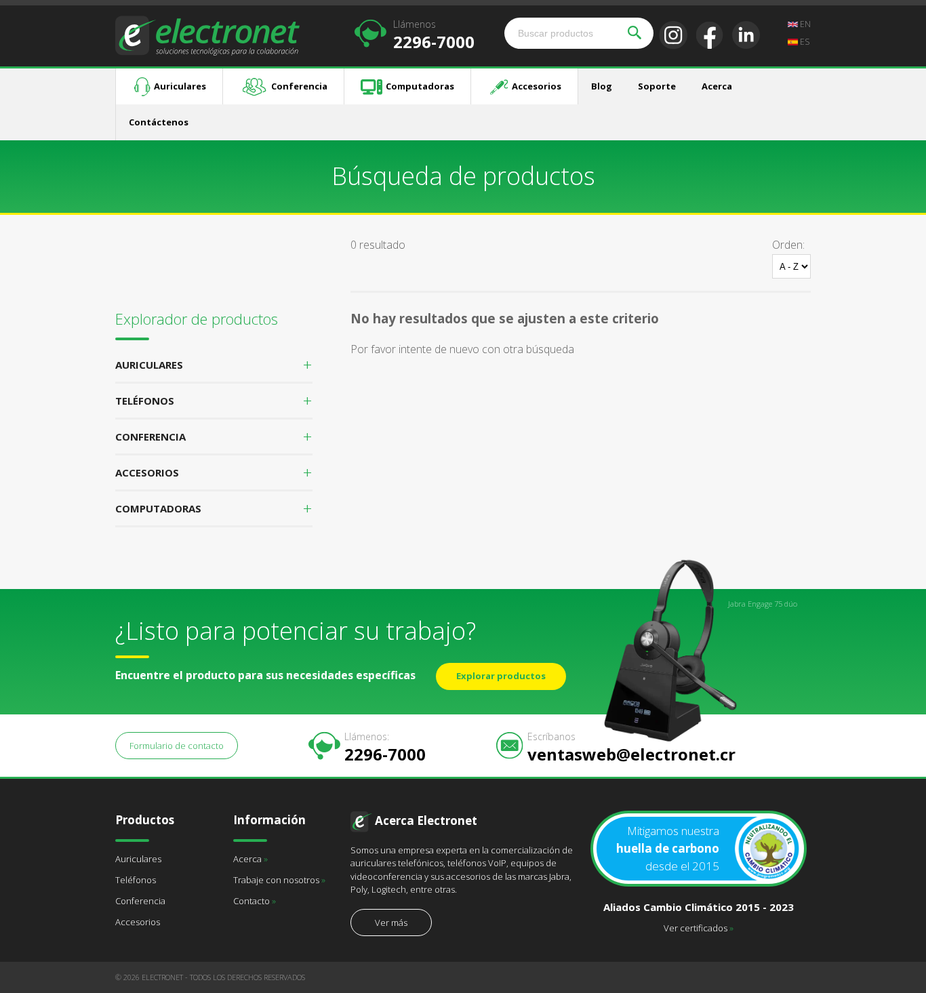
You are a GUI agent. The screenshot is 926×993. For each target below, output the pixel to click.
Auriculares (180, 86)
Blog (601, 86)
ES (803, 41)
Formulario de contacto (176, 745)
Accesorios (536, 86)
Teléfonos (135, 880)
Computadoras (420, 86)
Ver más (391, 922)
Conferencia (299, 86)
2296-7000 (434, 34)
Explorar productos (501, 676)
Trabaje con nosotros (279, 880)
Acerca (717, 86)
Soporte (657, 86)
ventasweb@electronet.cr (631, 746)
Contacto (254, 901)
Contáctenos (158, 122)
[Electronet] (207, 34)
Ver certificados (698, 928)
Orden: (788, 244)
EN (804, 24)
